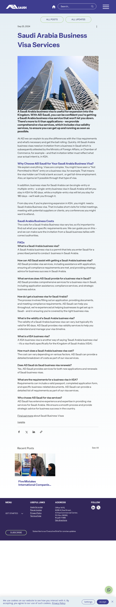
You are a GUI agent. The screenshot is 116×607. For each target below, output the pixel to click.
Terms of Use (35, 516)
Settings (88, 601)
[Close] (112, 602)
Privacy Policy (36, 513)
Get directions (61, 520)
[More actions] (96, 26)
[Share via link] (41, 431)
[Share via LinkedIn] (33, 431)
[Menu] (105, 7)
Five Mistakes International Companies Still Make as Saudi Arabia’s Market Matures (34, 483)
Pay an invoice (36, 510)
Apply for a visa (36, 507)
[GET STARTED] (22, 513)
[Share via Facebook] (19, 431)
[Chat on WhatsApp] (109, 590)
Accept (102, 601)
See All (95, 447)
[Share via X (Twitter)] (26, 431)
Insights (21, 422)
